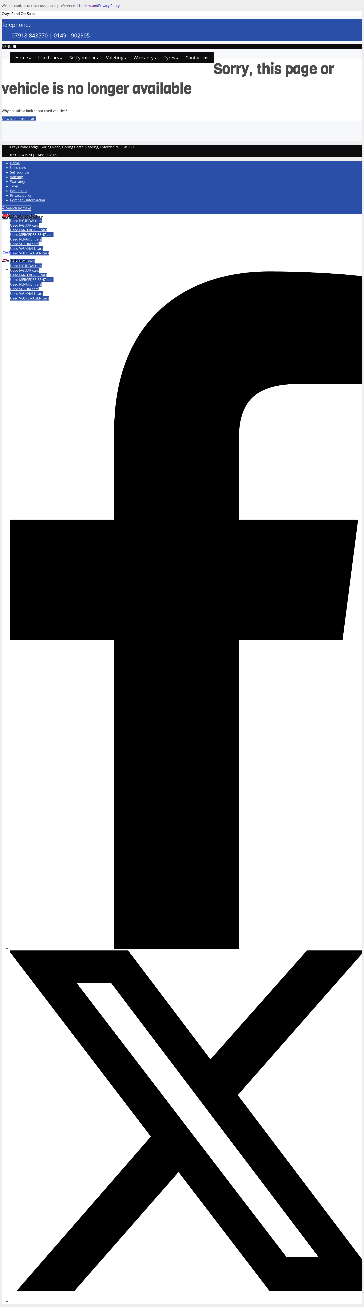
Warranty (17, 181)
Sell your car (20, 172)
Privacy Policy (109, 5)
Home (15, 163)
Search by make (18, 208)
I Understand (87, 5)
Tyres (14, 186)
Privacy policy (21, 195)
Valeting (16, 177)
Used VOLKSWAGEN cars (29, 253)
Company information (27, 200)
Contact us (18, 190)
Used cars (18, 167)
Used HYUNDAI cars (26, 265)
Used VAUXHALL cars (26, 248)
